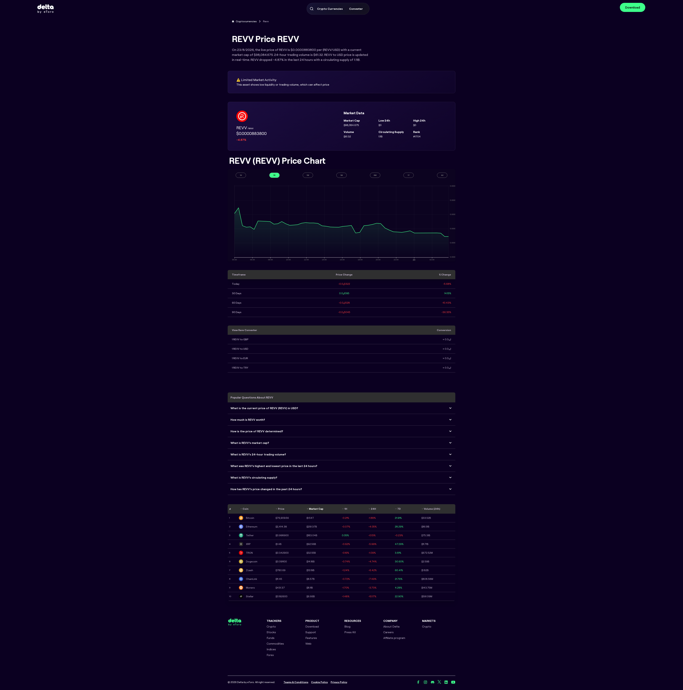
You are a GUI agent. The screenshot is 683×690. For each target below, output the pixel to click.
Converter (356, 9)
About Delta (391, 626)
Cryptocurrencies (246, 21)
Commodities (275, 643)
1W (308, 175)
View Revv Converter (244, 330)
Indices (271, 649)
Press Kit (350, 632)
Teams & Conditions (296, 682)
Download (632, 7)
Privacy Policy (339, 682)
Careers (388, 632)
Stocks (271, 632)
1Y (409, 175)
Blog (347, 626)
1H (241, 175)
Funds (270, 638)
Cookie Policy (319, 682)
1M (341, 175)
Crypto (271, 626)
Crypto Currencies (330, 9)
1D (274, 175)
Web (308, 643)
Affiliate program (394, 638)
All (442, 175)
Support (310, 632)
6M (375, 175)
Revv (266, 21)
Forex (270, 655)
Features (311, 638)
